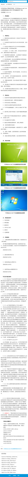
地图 (18, 475)
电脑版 (14, 475)
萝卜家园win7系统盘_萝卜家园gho (9, 470)
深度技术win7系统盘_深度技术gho (9, 458)
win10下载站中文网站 (3, 1)
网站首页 (3, 4)
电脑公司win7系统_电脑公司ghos (9, 472)
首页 (10, 475)
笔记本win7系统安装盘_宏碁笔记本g (9, 456)
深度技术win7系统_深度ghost (8, 464)
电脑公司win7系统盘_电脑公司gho (9, 466)
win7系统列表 (9, 4)
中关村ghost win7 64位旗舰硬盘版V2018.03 (12, 448)
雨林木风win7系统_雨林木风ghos (9, 460)
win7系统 (3, 12)
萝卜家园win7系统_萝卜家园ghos (9, 468)
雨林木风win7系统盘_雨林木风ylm (9, 462)
